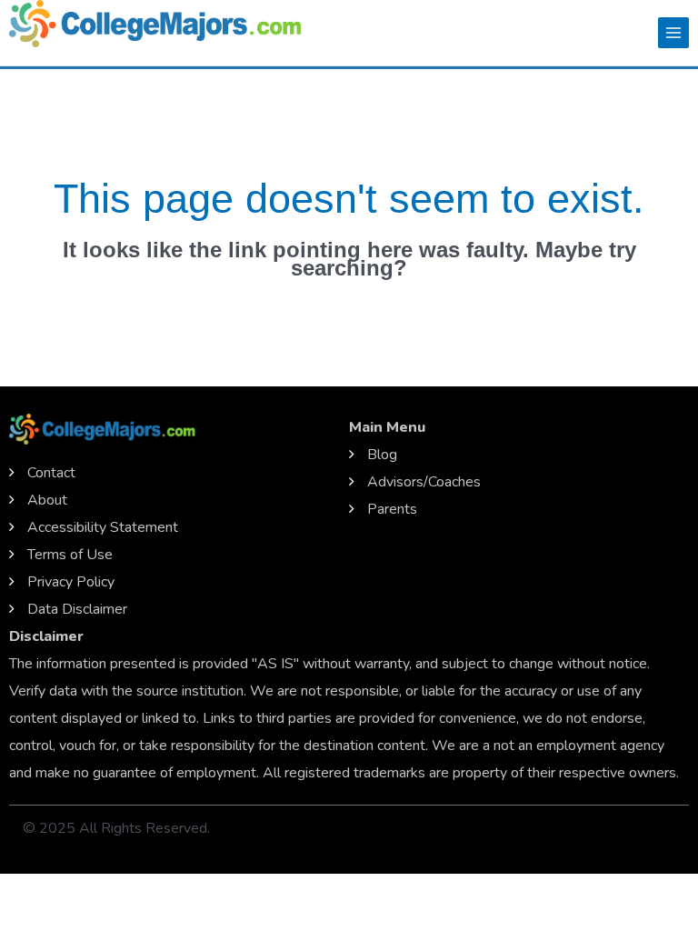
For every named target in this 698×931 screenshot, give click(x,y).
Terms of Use (70, 555)
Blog (382, 455)
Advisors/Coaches (424, 482)
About (47, 500)
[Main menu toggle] (673, 32)
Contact (51, 473)
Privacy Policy (71, 582)
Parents (392, 509)
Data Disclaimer (77, 609)
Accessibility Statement (102, 527)
